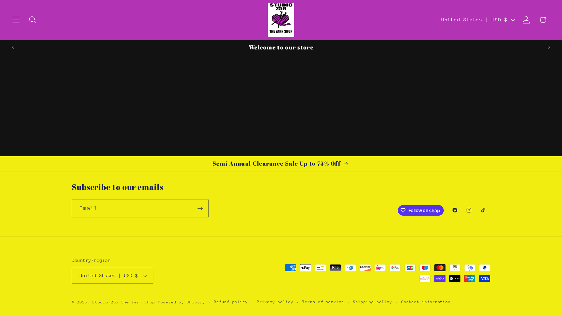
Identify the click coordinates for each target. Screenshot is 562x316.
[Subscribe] (200, 208)
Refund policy (231, 302)
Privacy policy (275, 302)
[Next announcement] (549, 47)
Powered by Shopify (181, 302)
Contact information (426, 302)
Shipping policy (372, 302)
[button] (16, 19)
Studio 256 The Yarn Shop (123, 302)
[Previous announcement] (12, 47)
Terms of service (323, 302)
